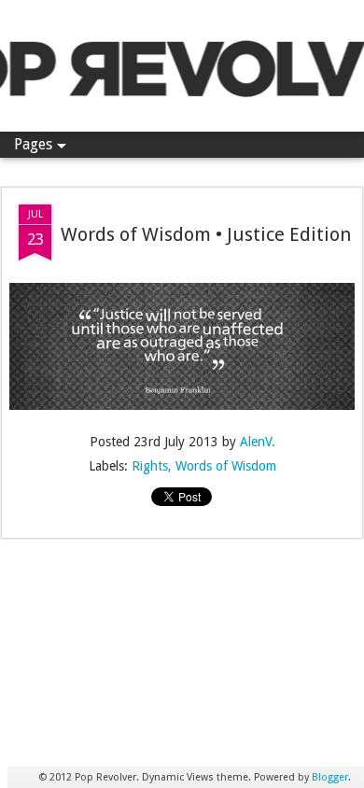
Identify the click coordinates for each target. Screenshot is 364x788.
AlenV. (257, 441)
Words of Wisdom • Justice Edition (206, 234)
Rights (150, 465)
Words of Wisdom (225, 465)
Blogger (330, 777)
